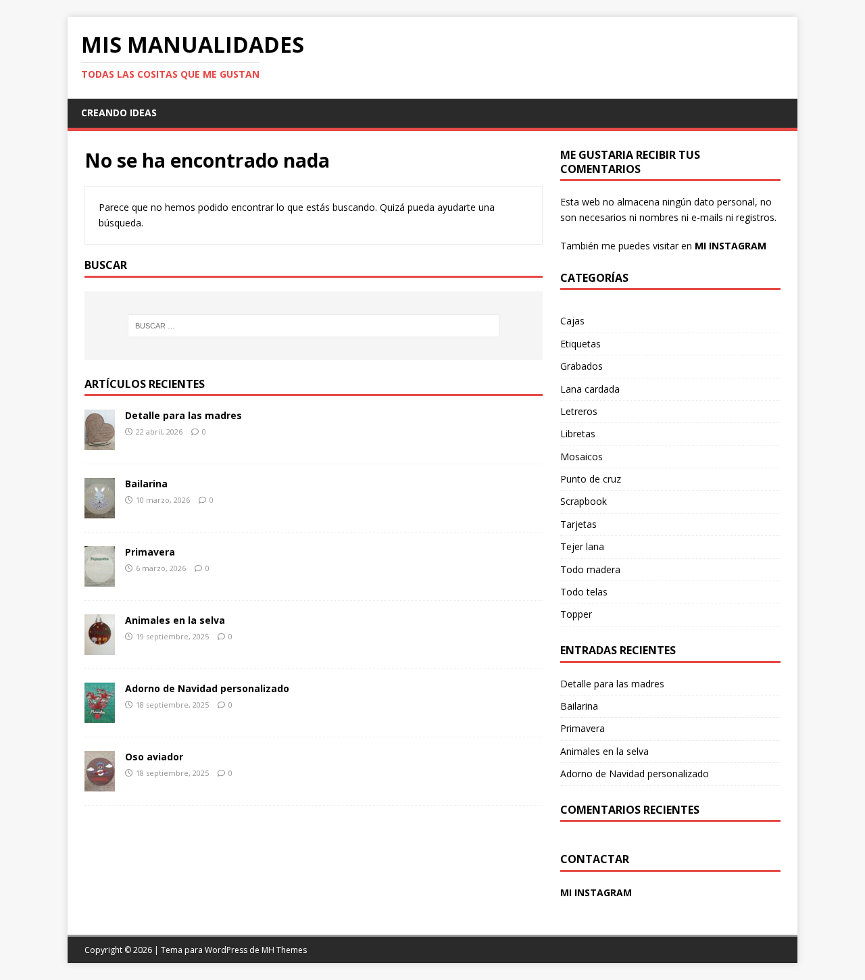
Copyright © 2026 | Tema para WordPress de (173, 950)
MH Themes (284, 950)
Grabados (581, 366)
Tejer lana (582, 546)
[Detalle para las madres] (99, 442)
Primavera (150, 551)
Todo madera (590, 569)
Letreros (578, 411)
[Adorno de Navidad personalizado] (99, 715)
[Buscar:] (313, 325)
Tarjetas (578, 524)
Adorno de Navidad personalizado (207, 688)
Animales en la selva (175, 620)
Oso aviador (154, 756)
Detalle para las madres (183, 415)
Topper (576, 614)
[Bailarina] (99, 510)
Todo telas (584, 591)
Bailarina (146, 483)
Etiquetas (580, 343)
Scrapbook (583, 501)
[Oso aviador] (99, 783)
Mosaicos (581, 456)
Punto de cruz (590, 478)
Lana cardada (590, 389)
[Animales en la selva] (99, 647)
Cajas (572, 320)
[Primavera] (99, 578)
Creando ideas (119, 112)
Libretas (577, 433)
